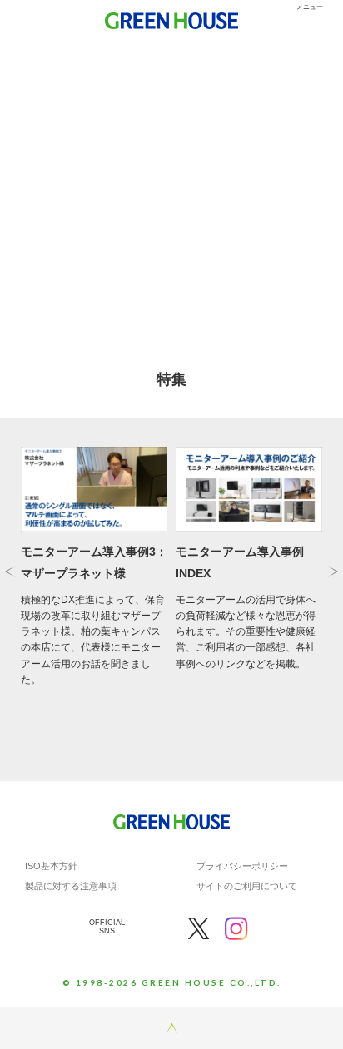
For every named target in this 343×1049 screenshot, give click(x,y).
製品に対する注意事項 (71, 886)
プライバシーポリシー (242, 866)
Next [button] (332, 570)
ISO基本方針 (51, 866)
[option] (171, 170)
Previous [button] (10, 570)
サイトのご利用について (246, 886)
